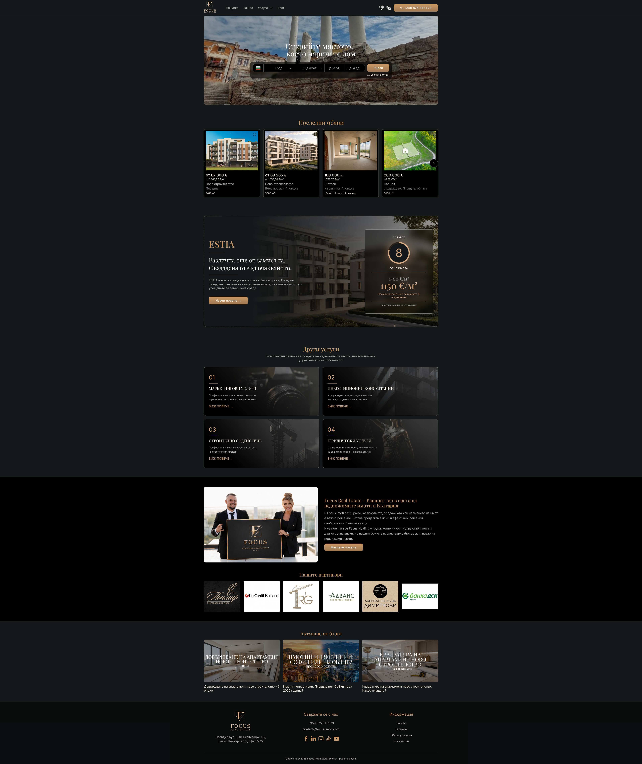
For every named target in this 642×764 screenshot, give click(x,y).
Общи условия (401, 735)
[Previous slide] (208, 163)
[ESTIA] (291, 150)
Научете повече (343, 547)
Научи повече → (228, 300)
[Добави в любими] (254, 135)
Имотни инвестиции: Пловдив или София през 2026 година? (317, 688)
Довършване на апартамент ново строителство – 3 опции (242, 688)
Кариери (401, 729)
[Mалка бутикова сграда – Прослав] (232, 150)
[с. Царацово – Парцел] (410, 150)
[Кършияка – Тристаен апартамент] (351, 150)
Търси (378, 68)
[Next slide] (434, 163)
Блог (281, 8)
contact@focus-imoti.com (321, 729)
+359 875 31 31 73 (418, 8)
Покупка (232, 8)
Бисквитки (401, 741)
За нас (248, 8)
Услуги (263, 8)
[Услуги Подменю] (271, 7)
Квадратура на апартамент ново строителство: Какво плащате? (397, 688)
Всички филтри (380, 74)
